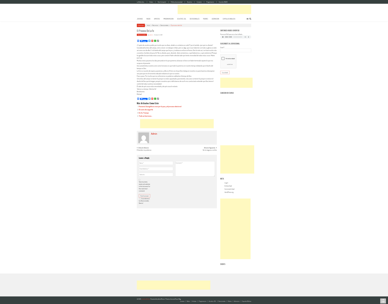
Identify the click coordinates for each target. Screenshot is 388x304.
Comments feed (229, 189)
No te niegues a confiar (210, 150)
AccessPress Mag (175, 299)
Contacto (199, 2)
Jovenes (140, 19)
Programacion (210, 2)
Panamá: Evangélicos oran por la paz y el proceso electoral (160, 106)
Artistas (157, 19)
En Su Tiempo (144, 113)
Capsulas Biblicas (229, 19)
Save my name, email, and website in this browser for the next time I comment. (144, 186)
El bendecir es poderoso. (144, 150)
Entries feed (228, 186)
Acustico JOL (181, 19)
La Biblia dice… (141, 2)
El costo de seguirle (146, 110)
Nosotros (189, 2)
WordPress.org (229, 192)
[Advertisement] (214, 9)
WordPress (161, 299)
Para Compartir (162, 2)
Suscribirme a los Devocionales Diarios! (144, 201)
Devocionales (194, 19)
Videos (151, 2)
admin (151, 35)
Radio (148, 19)
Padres (205, 19)
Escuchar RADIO (223, 2)
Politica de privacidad (176, 2)
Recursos (155, 25)
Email (222, 47)
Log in (226, 183)
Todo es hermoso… (145, 116)
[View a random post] (247, 19)
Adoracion (215, 19)
